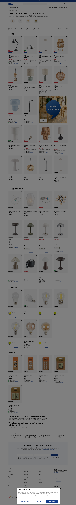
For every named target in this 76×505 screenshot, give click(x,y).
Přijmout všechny (52, 501)
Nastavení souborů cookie (24, 501)
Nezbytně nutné (39, 501)
